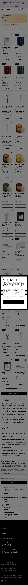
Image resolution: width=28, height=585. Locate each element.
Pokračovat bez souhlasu (8, 277)
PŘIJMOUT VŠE (13, 301)
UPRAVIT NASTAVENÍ (13, 306)
